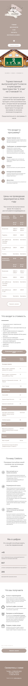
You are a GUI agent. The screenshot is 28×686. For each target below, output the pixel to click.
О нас (14, 29)
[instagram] (14, 41)
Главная (14, 24)
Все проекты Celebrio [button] (13, 35)
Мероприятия (14, 27)
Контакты (14, 32)
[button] (14, 45)
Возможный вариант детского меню (14, 539)
